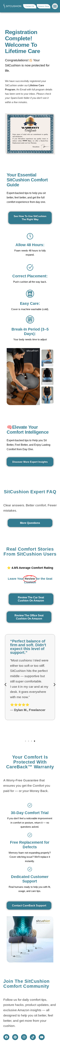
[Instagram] (24, 1037)
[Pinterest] (15, 1037)
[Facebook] (6, 1037)
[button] (55, 6)
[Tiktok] (33, 1037)
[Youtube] (42, 1037)
